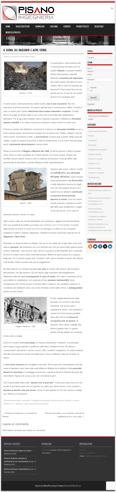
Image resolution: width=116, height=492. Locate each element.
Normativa (26, 400)
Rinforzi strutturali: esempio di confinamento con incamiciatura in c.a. (99, 201)
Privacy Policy (82, 26)
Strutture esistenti (57, 400)
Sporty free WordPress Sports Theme (49, 485)
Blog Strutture (23, 26)
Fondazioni (92, 140)
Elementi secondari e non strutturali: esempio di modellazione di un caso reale (99, 227)
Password (90, 81)
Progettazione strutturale (40, 400)
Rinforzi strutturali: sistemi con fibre (17, 450)
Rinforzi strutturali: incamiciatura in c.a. (19, 469)
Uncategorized (94, 177)
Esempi (91, 135)
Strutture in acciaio (72, 400)
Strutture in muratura (96, 172)
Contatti (67, 26)
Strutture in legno (22, 403)
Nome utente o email (90, 71)
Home (8, 26)
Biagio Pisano (30, 56)
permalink (44, 403)
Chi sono (54, 26)
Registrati (99, 26)
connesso (18, 430)
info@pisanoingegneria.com (96, 456)
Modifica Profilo (13, 32)
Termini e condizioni (87, 453)
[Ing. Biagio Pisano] (28, 13)
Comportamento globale (97, 131)
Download (39, 26)
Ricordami (93, 89)
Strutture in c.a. (9, 403)
